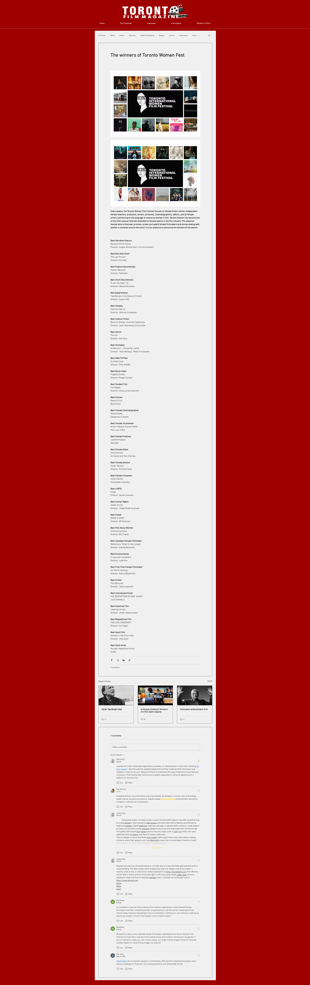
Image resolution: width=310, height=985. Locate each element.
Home (121, 35)
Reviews (132, 35)
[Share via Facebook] (112, 660)
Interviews (183, 35)
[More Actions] (198, 760)
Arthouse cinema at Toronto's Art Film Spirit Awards (154, 710)
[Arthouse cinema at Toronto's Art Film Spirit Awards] (155, 695)
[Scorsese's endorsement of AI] (194, 695)
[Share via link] (129, 660)
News (112, 35)
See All (209, 681)
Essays (161, 35)
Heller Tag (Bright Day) (111, 709)
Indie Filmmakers (147, 35)
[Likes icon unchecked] (118, 782)
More (194, 35)
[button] (209, 36)
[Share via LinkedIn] (123, 660)
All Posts (101, 35)
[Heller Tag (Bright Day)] (116, 695)
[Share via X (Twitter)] (117, 660)
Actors (171, 35)
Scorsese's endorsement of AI (194, 709)
